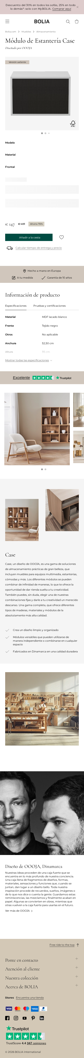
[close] (77, 7)
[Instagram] (16, 1018)
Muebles (26, 31)
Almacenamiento (46, 31)
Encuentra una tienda (30, 997)
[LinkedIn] (42, 1018)
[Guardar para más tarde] (61, 237)
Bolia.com (10, 31)
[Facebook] (7, 1018)
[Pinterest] (33, 1018)
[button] (42, 133)
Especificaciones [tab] (15, 305)
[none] (42, 21)
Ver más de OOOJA (17, 910)
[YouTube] (24, 1018)
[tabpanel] (42, 339)
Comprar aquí (61, 8)
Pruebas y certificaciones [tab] (49, 305)
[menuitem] (7, 21)
